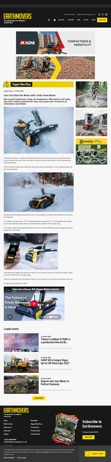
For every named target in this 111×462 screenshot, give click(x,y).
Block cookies (22, 457)
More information (9, 457)
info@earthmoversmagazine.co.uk (86, 14)
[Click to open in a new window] (55, 53)
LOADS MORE (38, 398)
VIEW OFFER (88, 437)
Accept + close (97, 454)
